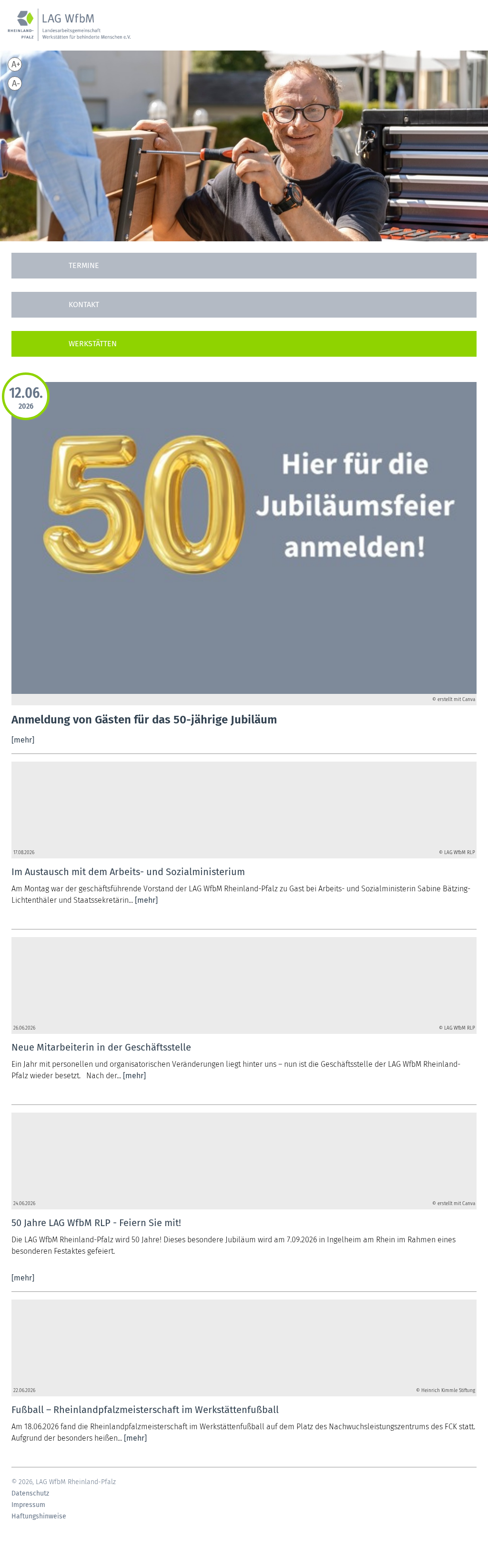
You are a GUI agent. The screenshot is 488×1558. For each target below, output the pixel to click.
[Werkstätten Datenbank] (244, 344)
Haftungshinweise (38, 1516)
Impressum (28, 1505)
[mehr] (22, 739)
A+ (15, 64)
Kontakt (84, 304)
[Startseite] (69, 30)
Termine (84, 265)
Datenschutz (30, 1493)
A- (16, 83)
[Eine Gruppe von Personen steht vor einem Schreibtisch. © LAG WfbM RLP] (244, 804)
